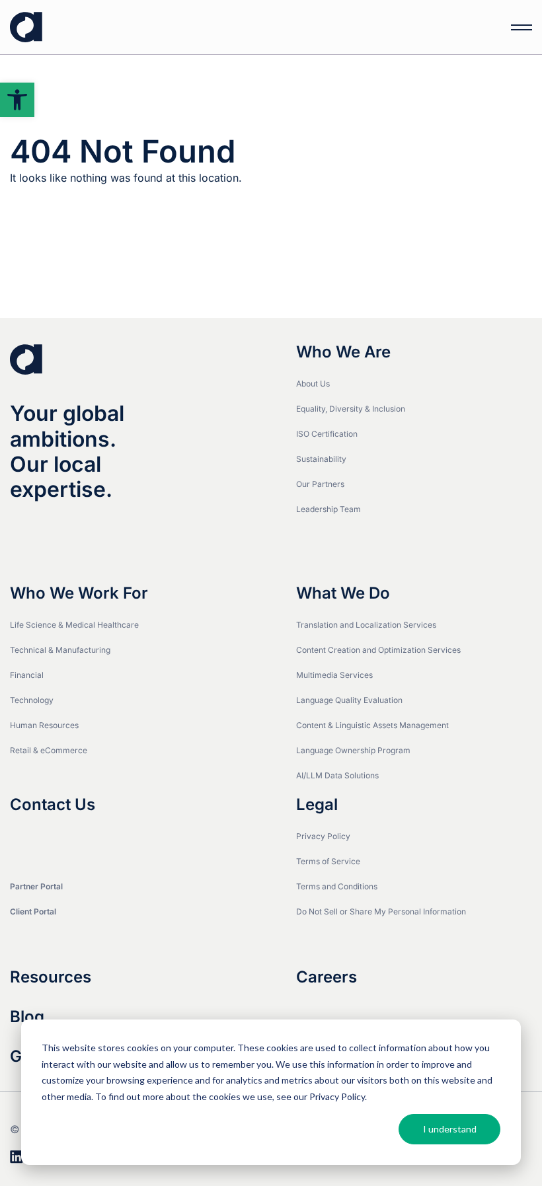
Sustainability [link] (321, 459)
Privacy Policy (337, 1096)
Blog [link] (27, 1017)
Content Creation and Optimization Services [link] (378, 650)
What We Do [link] (343, 593)
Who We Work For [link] (79, 593)
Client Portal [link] (33, 911)
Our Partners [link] (320, 484)
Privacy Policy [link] (323, 836)
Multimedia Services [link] (334, 675)
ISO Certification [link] (327, 434)
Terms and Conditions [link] (336, 886)
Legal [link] (317, 805)
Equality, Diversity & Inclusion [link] (350, 409)
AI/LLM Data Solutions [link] (337, 775)
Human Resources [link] (44, 725)
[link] (17, 100)
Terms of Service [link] (328, 861)
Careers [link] (326, 977)
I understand (450, 1128)
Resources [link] (50, 977)
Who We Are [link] (343, 352)
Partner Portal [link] (36, 886)
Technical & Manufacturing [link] (60, 650)
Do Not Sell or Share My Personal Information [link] (381, 911)
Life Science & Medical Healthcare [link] (74, 625)
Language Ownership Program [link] (353, 750)
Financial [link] (27, 675)
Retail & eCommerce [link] (48, 750)
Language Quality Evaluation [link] (349, 700)
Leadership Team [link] (328, 509)
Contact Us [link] (52, 805)
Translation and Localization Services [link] (366, 625)
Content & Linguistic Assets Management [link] (372, 725)
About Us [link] (313, 384)
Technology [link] (32, 700)
